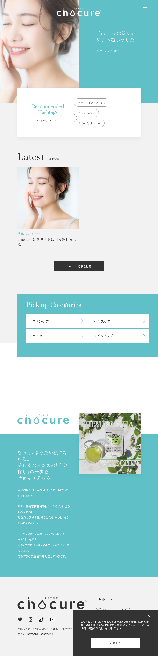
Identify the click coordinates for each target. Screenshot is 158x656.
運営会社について (40, 628)
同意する (115, 643)
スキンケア (127, 609)
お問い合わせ (23, 628)
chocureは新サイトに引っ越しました (118, 36)
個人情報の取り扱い (71, 628)
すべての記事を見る (79, 266)
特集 (99, 51)
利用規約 (55, 628)
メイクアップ (102, 609)
